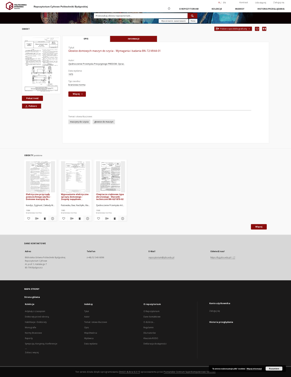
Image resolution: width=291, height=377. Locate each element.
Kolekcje (217, 8)
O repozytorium (189, 8)
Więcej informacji (254, 368)
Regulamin (148, 327)
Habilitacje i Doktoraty (36, 322)
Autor (87, 316)
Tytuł (86, 311)
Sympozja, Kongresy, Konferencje (41, 343)
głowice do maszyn (103, 121)
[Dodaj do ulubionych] (257, 29)
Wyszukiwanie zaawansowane (173, 21)
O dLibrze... (149, 322)
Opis (86, 327)
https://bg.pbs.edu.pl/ (221, 257)
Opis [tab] (86, 39)
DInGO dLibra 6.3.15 (129, 371)
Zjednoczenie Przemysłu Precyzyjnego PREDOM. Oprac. (96, 63)
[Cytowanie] (264, 29)
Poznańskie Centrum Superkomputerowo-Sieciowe (190, 371)
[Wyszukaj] (192, 15)
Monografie (30, 327)
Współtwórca (90, 332)
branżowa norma (76, 84)
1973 (70, 74)
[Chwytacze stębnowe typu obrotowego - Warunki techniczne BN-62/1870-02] (110, 177)
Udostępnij (260, 2)
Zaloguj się (278, 2)
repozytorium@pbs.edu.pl (161, 257)
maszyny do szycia (79, 121)
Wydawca (88, 338)
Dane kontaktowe (151, 316)
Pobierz (32, 106)
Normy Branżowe (33, 332)
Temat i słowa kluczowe (95, 322)
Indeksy (239, 8)
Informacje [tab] (133, 38)
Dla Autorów (149, 332)
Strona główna (32, 297)
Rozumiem (274, 368)
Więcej (258, 226)
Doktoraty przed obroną (37, 316)
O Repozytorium (151, 311)
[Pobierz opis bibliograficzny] (36, 218)
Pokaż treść (32, 98)
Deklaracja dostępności (155, 343)
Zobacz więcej (32, 352)
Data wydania (90, 343)
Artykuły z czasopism (35, 311)
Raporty (29, 338)
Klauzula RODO (150, 338)
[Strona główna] (169, 8)
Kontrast (243, 2)
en (224, 3)
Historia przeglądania (270, 8)
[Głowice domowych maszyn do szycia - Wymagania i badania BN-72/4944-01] (41, 65)
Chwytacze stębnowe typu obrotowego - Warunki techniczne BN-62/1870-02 (110, 196)
